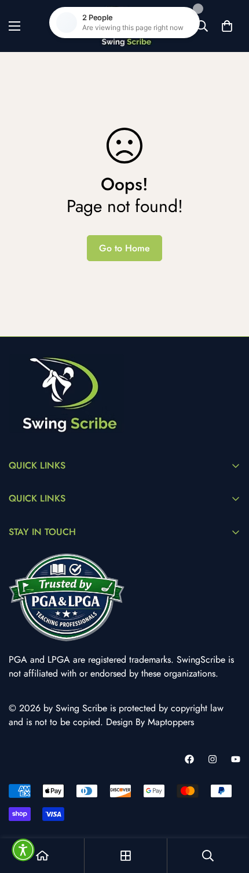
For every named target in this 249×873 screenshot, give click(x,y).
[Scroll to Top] (228, 811)
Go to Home (124, 248)
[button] (23, 849)
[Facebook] (189, 759)
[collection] (125, 855)
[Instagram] (212, 759)
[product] (42, 856)
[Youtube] (235, 759)
